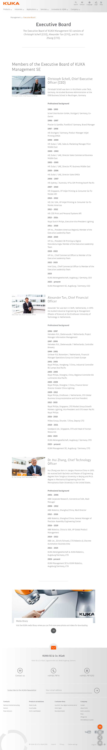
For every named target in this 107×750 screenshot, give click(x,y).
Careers (82, 705)
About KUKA (84, 708)
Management (16, 18)
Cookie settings (72, 744)
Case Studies (32, 708)
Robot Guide (32, 705)
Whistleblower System (87, 720)
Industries (18, 9)
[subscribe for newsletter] (96, 690)
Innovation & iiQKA (58, 9)
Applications (31, 9)
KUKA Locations (85, 711)
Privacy (62, 744)
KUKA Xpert (58, 708)
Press (82, 714)
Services (44, 9)
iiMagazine (83, 717)
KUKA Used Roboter (35, 711)
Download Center (60, 711)
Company (74, 9)
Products (6, 9)
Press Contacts (7, 711)
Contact (5, 708)
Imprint (53, 744)
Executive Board (29, 18)
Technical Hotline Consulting (11, 705)
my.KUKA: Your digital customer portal (66, 705)
